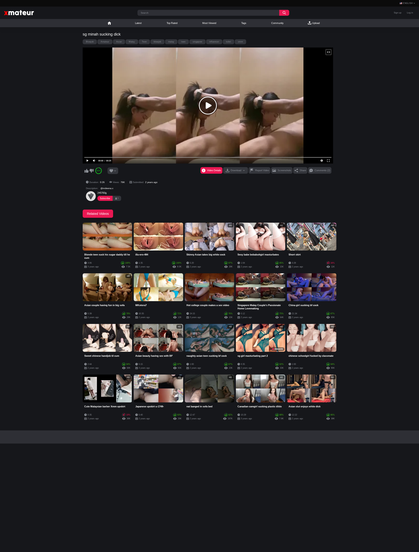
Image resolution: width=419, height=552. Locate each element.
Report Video (262, 170)
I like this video (86, 171)
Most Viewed (209, 23)
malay (171, 41)
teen (183, 41)
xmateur (109, 23)
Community (277, 23)
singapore (197, 41)
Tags (243, 23)
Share (303, 170)
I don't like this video (91, 171)
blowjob (157, 41)
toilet (228, 41)
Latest (138, 23)
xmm (240, 41)
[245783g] (91, 196)
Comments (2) (322, 170)
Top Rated (172, 23)
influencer (214, 41)
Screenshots (284, 170)
